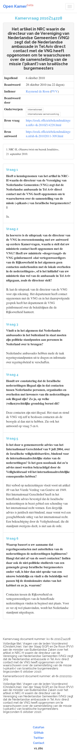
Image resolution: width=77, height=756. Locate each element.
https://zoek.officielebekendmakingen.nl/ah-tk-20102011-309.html (48, 133)
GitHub (38, 732)
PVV (54, 91)
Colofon (38, 727)
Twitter (38, 737)
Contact (38, 743)
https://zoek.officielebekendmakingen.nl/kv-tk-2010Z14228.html (48, 122)
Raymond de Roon (37, 91)
